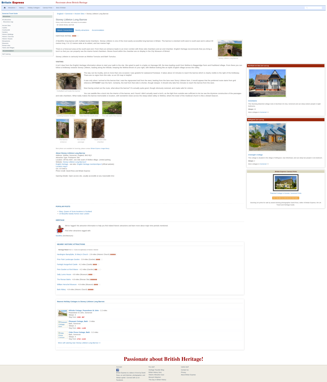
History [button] (21, 8)
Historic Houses (7, 39)
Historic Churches (8, 36)
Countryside (6, 30)
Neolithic (59, 236)
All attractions (6, 19)
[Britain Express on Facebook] (117, 370)
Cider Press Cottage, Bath (79, 332)
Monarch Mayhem (155, 377)
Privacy (183, 372)
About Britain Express (188, 375)
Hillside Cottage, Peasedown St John (84, 310)
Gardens (5, 32)
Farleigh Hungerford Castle (67, 264)
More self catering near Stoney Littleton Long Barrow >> (79, 343)
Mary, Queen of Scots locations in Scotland (75, 211)
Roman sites (6, 45)
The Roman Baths (64, 279)
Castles (4, 28)
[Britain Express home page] (27, 2)
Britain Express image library (100, 148)
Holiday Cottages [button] (33, 8)
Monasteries (6, 41)
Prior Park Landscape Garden (68, 259)
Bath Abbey (61, 289)
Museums (5, 43)
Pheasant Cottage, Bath (78, 321)
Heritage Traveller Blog (156, 370)
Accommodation (98, 30)
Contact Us (185, 370)
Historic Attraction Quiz (156, 375)
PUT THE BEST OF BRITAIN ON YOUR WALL (285, 198)
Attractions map (8, 22)
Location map (61, 166)
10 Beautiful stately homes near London (74, 214)
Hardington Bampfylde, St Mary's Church (72, 254)
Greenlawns (252, 101)
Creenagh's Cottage (255, 155)
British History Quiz (155, 372)
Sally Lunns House (64, 274)
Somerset (263, 112)
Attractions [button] (12, 8)
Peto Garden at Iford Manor (67, 269)
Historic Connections (65, 30)
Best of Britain (61, 8)
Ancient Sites (6, 25)
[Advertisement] (150, 192)
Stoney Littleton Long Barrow (74, 162)
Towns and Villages (8, 48)
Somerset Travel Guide (10, 13)
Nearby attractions (82, 30)
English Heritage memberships (88, 164)
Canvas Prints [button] (48, 8)
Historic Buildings (7, 34)
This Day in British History (157, 379)
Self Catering (6, 54)
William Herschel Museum (67, 284)
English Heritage (62, 164)
